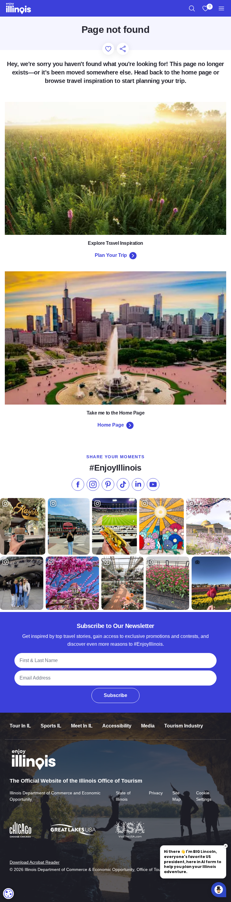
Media (148, 725)
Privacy (156, 792)
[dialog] (8, 893)
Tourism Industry (183, 725)
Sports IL (51, 725)
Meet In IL (82, 725)
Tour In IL (20, 725)
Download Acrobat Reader (35, 862)
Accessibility (116, 725)
